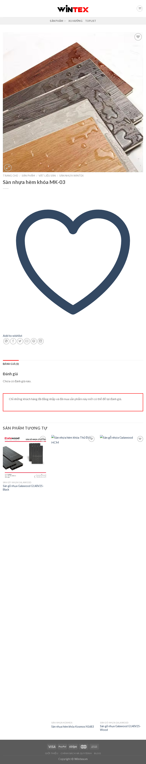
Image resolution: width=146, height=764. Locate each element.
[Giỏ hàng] (140, 8)
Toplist (90, 20)
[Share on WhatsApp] (6, 341)
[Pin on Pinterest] (34, 341)
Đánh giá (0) (11, 363)
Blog (97, 753)
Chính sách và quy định (76, 753)
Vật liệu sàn (47, 175)
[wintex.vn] (73, 8)
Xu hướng (75, 20)
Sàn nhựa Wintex (71, 175)
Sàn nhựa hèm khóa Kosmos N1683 (72, 726)
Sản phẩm (56, 20)
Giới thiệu (51, 753)
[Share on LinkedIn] (40, 341)
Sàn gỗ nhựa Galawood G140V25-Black (23, 487)
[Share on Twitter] (20, 341)
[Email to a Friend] (27, 341)
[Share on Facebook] (13, 341)
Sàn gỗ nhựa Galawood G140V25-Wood (120, 728)
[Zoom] (8, 167)
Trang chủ (10, 175)
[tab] (11, 364)
